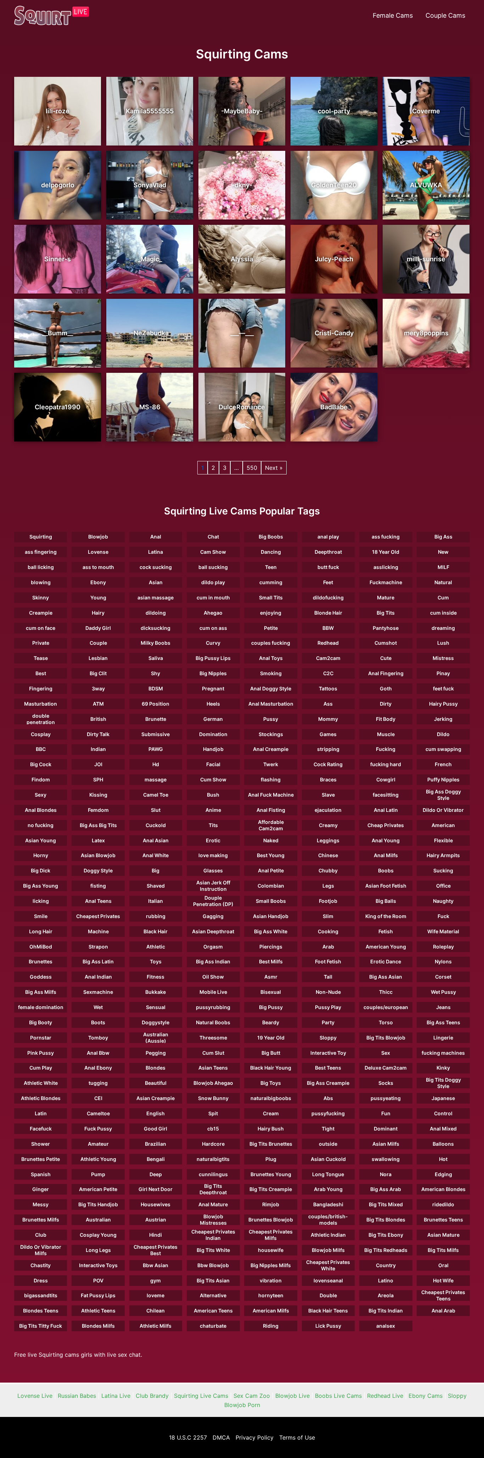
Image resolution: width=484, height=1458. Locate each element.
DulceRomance (242, 407)
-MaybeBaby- (242, 111)
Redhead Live (385, 1395)
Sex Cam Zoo (251, 1395)
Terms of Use (297, 1437)
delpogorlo (57, 185)
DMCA (221, 1437)
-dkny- (242, 185)
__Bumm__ (57, 333)
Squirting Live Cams (201, 1395)
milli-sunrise (426, 259)
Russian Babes (77, 1395)
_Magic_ (150, 259)
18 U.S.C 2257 (188, 1437)
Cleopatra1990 (57, 407)
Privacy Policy (255, 1437)
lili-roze (57, 111)
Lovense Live (34, 1395)
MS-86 (150, 407)
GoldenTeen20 (334, 185)
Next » (274, 467)
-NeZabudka (150, 333)
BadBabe (334, 407)
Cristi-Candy (334, 333)
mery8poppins (426, 333)
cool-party (334, 111)
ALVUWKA (426, 185)
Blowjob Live (292, 1395)
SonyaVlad (150, 185)
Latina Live (115, 1395)
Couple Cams (445, 15)
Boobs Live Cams (338, 1395)
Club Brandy (152, 1395)
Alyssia (242, 259)
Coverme (426, 111)
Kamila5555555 (150, 111)
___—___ (242, 333)
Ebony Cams (426, 1395)
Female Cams (393, 15)
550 (252, 467)
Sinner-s (57, 259)
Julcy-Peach (334, 259)
